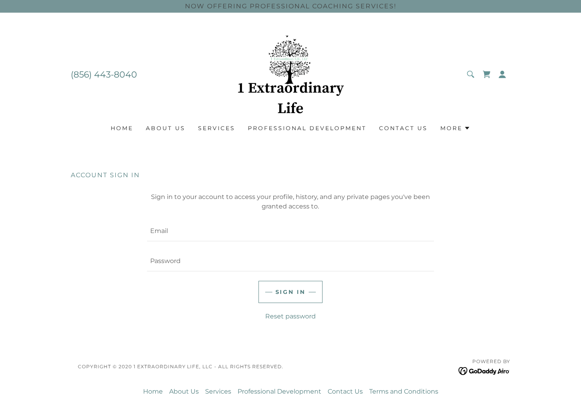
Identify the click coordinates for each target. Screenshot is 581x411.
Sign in (290, 291)
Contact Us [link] (403, 128)
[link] (290, 74)
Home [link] (122, 128)
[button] (502, 74)
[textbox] (290, 231)
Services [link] (216, 128)
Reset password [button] (290, 316)
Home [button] (153, 391)
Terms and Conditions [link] (403, 391)
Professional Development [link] (307, 128)
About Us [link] (165, 128)
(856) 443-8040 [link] (104, 74)
